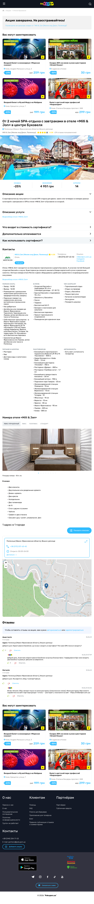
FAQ (30, 808)
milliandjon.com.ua (84, 257)
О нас (4, 808)
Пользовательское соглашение (10, 813)
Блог (31, 819)
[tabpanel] (47, 450)
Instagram (81, 259)
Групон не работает (10, 823)
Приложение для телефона (40, 815)
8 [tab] (57, 473)
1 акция (19, 263)
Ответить (17, 650)
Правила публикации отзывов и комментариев (41, 823)
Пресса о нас (7, 805)
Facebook (80, 261)
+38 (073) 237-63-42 (18, 546)
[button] (46, 586)
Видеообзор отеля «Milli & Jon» (15, 217)
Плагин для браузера (38, 812)
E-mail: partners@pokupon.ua (13, 842)
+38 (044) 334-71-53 (10, 839)
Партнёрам (60, 805)
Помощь (32, 805)
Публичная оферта (63, 808)
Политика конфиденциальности (11, 819)
